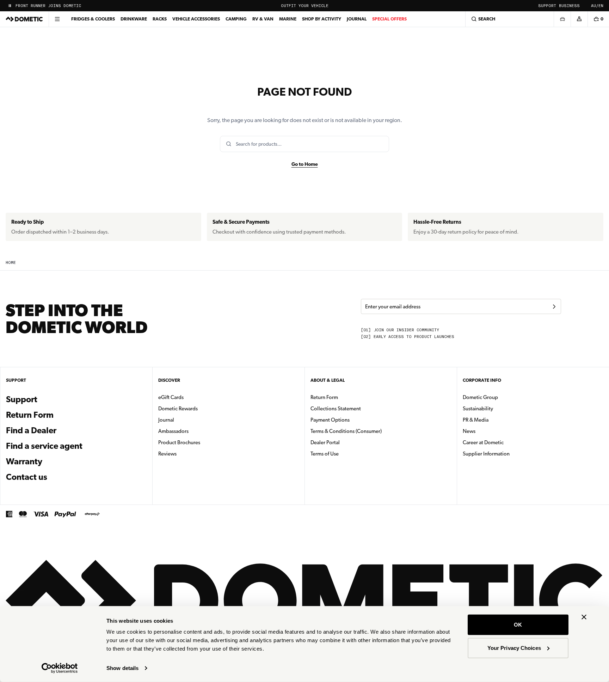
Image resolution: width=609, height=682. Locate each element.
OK (518, 625)
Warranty (24, 461)
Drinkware (134, 19)
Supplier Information (486, 454)
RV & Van (262, 19)
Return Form (30, 415)
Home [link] (11, 263)
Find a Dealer (31, 430)
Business (569, 6)
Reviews (167, 454)
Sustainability (478, 408)
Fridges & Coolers (93, 19)
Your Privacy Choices (514, 648)
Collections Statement (335, 408)
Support (547, 6)
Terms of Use (324, 454)
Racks (160, 19)
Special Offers (389, 19)
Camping (236, 19)
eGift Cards (171, 397)
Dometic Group (502, 397)
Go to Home (304, 164)
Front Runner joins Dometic (48, 6)
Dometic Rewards (178, 408)
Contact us (26, 477)
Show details (122, 668)
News (491, 431)
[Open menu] (57, 19)
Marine (287, 19)
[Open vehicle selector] (562, 19)
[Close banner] (584, 617)
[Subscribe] (554, 306)
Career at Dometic (505, 442)
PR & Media (498, 419)
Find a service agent (44, 446)
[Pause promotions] (10, 5)
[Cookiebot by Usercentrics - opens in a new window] (60, 668)
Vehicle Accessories (196, 19)
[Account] (579, 19)
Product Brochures (201, 442)
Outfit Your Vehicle (304, 6)
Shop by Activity (321, 19)
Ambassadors (173, 431)
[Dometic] (24, 19)
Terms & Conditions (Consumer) (346, 431)
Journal (357, 19)
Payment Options (352, 419)
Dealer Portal (347, 442)
